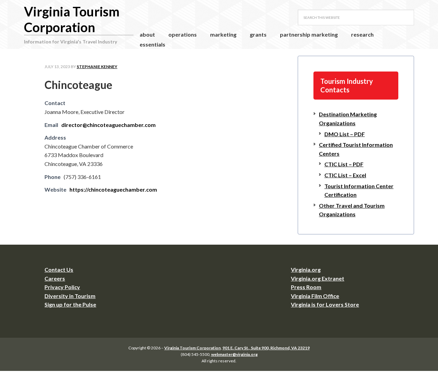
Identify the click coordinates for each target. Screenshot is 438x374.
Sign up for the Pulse (70, 304)
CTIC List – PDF (343, 164)
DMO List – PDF (344, 134)
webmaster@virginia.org (234, 354)
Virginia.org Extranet (317, 278)
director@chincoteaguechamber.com (108, 124)
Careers (54, 278)
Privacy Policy (62, 287)
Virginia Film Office (315, 296)
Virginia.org (306, 269)
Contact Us (58, 269)
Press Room (306, 287)
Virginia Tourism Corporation (71, 19)
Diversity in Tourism (69, 296)
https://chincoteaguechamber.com (113, 189)
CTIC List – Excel (345, 175)
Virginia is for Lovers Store (325, 304)
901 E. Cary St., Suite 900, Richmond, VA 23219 (266, 347)
